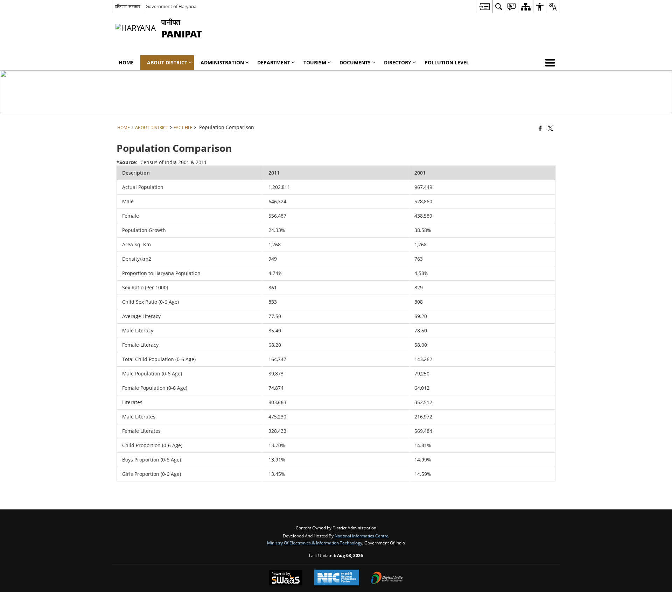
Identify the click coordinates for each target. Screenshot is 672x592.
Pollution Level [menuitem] (447, 62)
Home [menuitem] (126, 62)
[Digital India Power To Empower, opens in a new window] (387, 578)
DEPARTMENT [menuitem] (273, 62)
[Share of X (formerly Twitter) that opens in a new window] (550, 128)
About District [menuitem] (167, 62)
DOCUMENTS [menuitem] (355, 62)
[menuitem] (484, 6)
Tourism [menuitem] (314, 62)
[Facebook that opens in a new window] (540, 128)
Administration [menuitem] (222, 62)
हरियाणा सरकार (127, 6)
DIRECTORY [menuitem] (397, 62)
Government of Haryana (171, 6)
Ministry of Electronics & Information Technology (314, 542)
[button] (551, 62)
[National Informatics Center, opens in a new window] (336, 578)
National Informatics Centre (361, 535)
